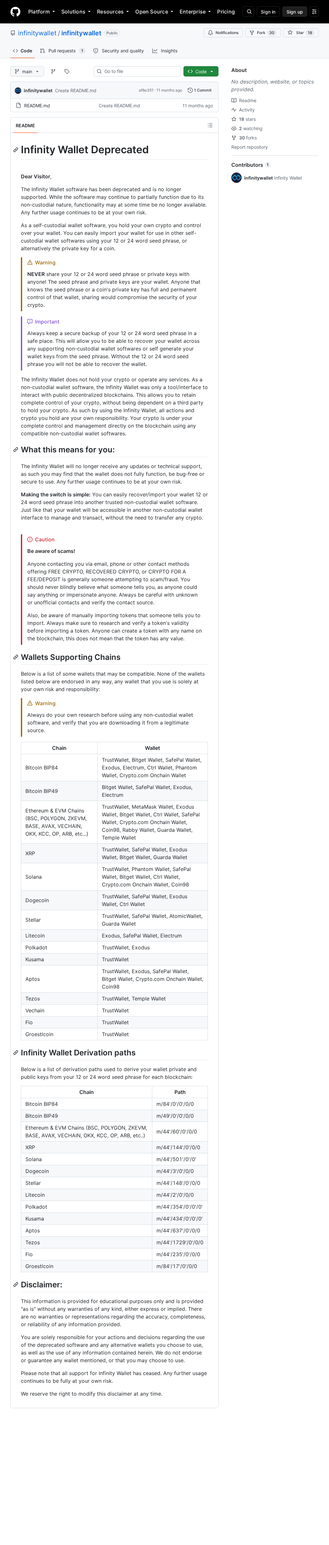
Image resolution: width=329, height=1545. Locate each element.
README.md (37, 105)
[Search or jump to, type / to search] (248, 11)
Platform (39, 11)
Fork (265, 32)
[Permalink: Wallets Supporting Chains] (16, 657)
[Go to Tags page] (67, 71)
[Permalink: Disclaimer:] (16, 1284)
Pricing (226, 11)
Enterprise (193, 11)
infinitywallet (37, 33)
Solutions (73, 11)
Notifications (227, 32)
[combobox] (139, 71)
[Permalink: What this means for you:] (16, 449)
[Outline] (210, 125)
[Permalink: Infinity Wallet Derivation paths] (16, 1052)
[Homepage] (15, 11)
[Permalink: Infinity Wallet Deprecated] (16, 149)
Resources (110, 11)
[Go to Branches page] (53, 71)
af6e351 (146, 90)
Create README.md (75, 90)
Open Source (151, 11)
